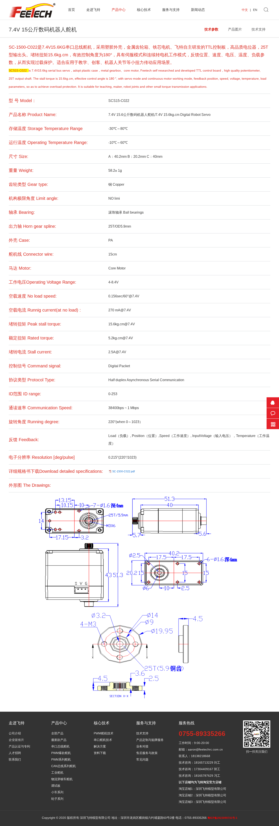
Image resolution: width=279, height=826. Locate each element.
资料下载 (100, 753)
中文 (245, 10)
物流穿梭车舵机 (62, 779)
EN (255, 10)
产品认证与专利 (19, 746)
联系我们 (15, 759)
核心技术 (144, 10)
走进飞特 (93, 10)
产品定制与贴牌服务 (150, 740)
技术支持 (258, 29)
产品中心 (119, 10)
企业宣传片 (16, 740)
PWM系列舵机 (61, 759)
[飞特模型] (32, 4)
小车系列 (57, 792)
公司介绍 (15, 733)
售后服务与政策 (147, 753)
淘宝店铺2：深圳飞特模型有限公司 (202, 795)
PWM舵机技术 (103, 733)
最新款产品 (58, 740)
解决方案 (100, 746)
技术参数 (211, 29)
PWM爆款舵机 (61, 753)
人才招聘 (15, 753)
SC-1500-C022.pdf (123, 471)
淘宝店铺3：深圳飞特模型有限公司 (202, 802)
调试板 (55, 785)
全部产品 (57, 733)
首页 (71, 10)
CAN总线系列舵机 (63, 766)
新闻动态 (198, 10)
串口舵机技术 (103, 740)
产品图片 (235, 29)
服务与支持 (171, 10)
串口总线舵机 (60, 746)
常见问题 (142, 759)
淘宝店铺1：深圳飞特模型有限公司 (202, 788)
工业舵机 (57, 772)
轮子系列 (57, 798)
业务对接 (142, 746)
